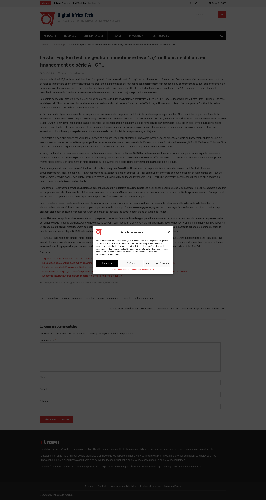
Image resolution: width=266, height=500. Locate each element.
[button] (168, 232)
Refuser (131, 263)
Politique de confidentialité (142, 270)
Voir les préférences (157, 263)
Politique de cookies (121, 270)
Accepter (107, 263)
